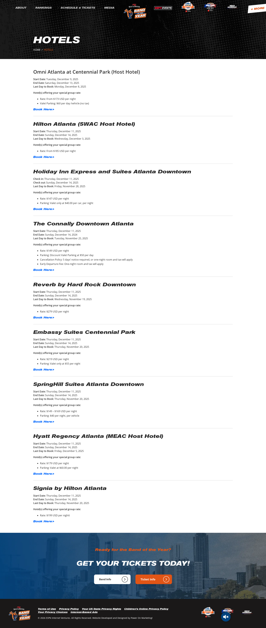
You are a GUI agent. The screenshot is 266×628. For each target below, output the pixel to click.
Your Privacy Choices (53, 612)
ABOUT (20, 7)
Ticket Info (148, 579)
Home (36, 49)
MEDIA (109, 7)
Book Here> (43, 109)
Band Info (105, 579)
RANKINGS (43, 7)
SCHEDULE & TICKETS (78, 7)
